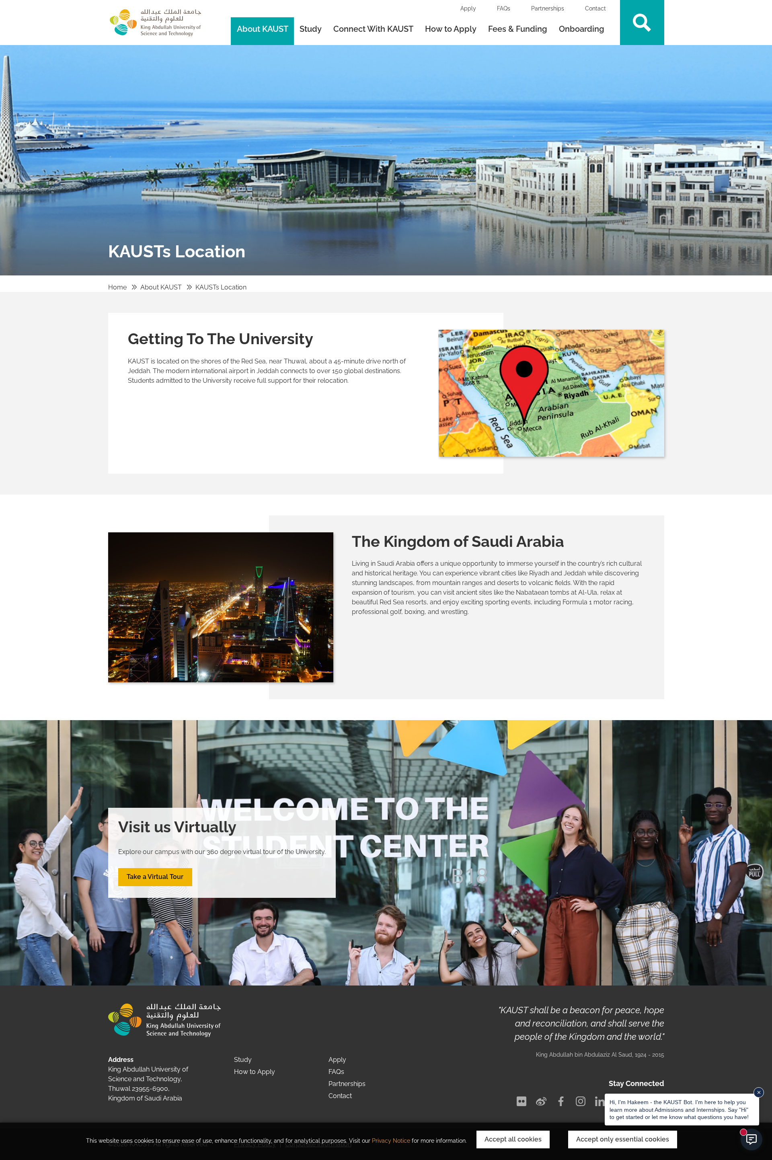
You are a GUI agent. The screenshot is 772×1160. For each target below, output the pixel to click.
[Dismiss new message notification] (759, 1092)
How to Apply (450, 29)
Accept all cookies (513, 1139)
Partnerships (547, 8)
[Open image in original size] (551, 392)
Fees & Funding (517, 29)
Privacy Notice (391, 1140)
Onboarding (582, 29)
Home (117, 287)
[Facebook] (561, 1101)
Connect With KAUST (373, 29)
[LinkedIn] (600, 1101)
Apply (468, 8)
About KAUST (262, 29)
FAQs (503, 8)
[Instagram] (580, 1101)
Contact (595, 8)
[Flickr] (521, 1101)
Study (311, 29)
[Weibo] (541, 1101)
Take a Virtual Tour (155, 877)
